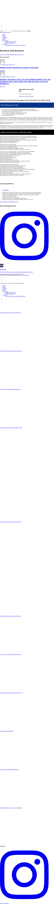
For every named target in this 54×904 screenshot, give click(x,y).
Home (4, 285)
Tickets (4, 286)
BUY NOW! (26, 275)
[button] (12, 54)
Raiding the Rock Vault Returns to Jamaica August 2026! (19, 67)
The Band (5, 289)
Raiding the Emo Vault (10, 293)
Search (29, 31)
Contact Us (5, 295)
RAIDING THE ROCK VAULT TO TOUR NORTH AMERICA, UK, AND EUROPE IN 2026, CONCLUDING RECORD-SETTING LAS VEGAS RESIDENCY (25, 81)
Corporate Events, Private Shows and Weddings (15, 296)
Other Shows (5, 291)
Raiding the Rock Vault (6, 64)
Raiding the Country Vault (10, 292)
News (4, 290)
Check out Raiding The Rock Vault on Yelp (9, 201)
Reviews (4, 287)
